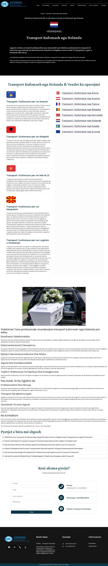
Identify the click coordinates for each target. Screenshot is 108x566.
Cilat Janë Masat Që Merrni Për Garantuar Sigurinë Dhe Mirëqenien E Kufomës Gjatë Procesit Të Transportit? (39, 445)
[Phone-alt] (20, 547)
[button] (54, 437)
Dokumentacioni (81, 5)
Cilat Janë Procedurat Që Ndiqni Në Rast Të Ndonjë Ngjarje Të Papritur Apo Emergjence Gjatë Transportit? (39, 456)
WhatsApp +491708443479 (77, 498)
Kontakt (103, 5)
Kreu (38, 5)
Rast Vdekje (46, 5)
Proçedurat (55, 5)
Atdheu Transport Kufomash (78, 509)
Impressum (92, 543)
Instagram (37, 426)
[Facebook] (9, 547)
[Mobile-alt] (25, 547)
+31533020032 (54, 31)
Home (42, 13)
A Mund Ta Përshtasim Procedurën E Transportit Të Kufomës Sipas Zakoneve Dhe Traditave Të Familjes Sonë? (40, 441)
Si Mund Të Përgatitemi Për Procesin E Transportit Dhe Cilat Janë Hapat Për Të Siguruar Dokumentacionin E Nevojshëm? (43, 448)
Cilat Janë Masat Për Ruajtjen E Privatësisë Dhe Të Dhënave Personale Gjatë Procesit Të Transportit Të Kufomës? (41, 452)
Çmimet (72, 5)
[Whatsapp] (15, 547)
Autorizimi (64, 5)
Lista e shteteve (93, 5)
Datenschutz (93, 546)
